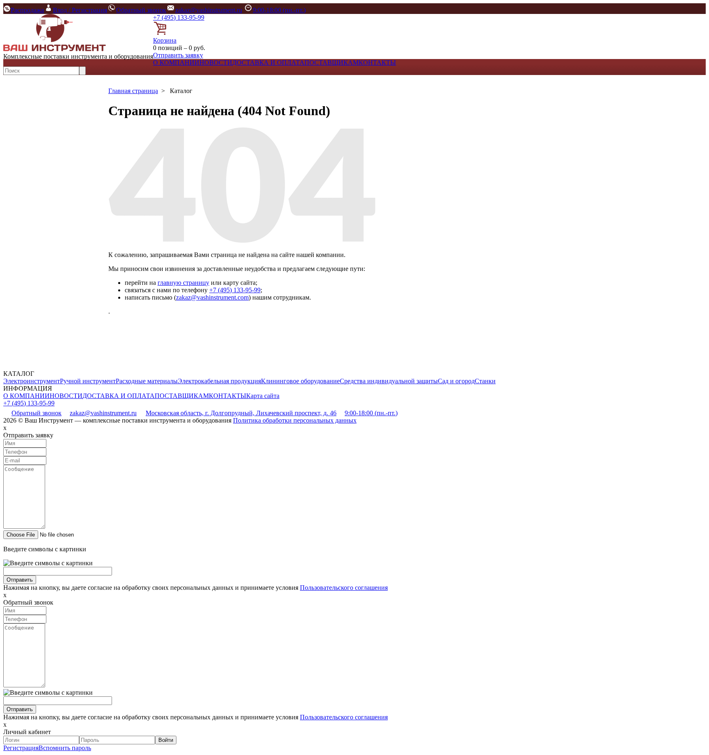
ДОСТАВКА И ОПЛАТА (268, 62)
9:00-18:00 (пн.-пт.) (279, 10)
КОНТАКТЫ (377, 62)
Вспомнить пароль (65, 747)
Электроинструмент (31, 381)
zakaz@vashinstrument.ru (208, 10)
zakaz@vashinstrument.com (212, 297)
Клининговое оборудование (300, 381)
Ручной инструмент (88, 381)
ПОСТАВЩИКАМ (331, 62)
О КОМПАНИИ (176, 62)
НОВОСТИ (215, 62)
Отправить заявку (178, 55)
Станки (485, 381)
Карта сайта (262, 395)
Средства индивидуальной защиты (389, 381)
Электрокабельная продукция (219, 381)
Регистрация (21, 747)
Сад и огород (456, 381)
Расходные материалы (147, 381)
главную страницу (183, 282)
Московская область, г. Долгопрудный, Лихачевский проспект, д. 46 (241, 412)
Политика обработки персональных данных (295, 420)
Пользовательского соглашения (344, 587)
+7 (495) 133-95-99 (178, 17)
